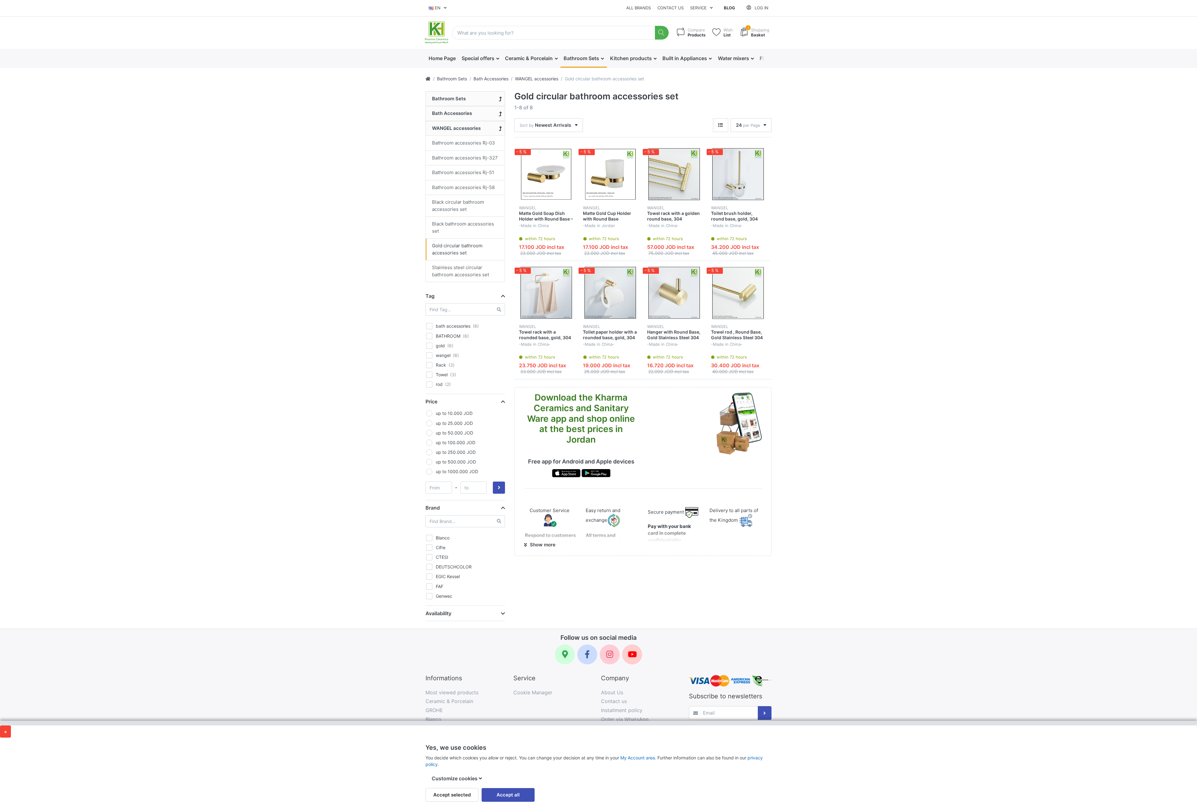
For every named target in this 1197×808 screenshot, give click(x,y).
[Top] (427, 78)
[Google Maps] (565, 654)
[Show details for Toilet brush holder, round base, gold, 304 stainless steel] (738, 174)
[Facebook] (587, 654)
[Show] (720, 125)
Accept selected (452, 795)
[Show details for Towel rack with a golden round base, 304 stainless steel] (674, 174)
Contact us (670, 7)
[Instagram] (610, 654)
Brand (432, 508)
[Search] (662, 33)
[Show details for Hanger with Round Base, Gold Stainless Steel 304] (674, 293)
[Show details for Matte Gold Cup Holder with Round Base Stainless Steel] (610, 174)
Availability (438, 613)
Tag (430, 296)
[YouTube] (632, 654)
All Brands (638, 7)
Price (431, 401)
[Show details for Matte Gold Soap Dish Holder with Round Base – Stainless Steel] (546, 174)
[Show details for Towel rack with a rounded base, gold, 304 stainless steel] (546, 293)
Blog (729, 7)
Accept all (508, 795)
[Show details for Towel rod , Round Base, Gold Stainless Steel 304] (738, 293)
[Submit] (765, 713)
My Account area (637, 757)
